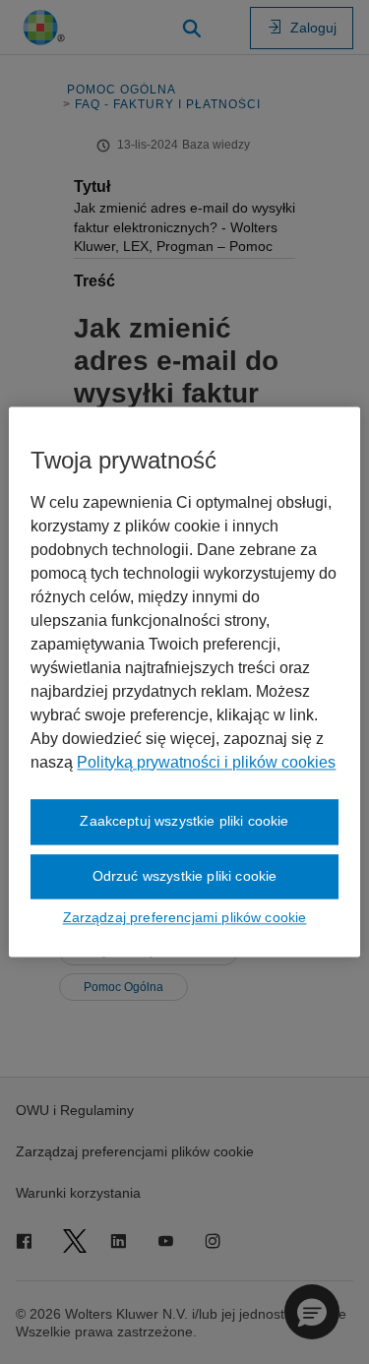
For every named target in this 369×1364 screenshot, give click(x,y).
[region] (184, 681)
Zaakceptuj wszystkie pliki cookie (184, 821)
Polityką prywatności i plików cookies (206, 762)
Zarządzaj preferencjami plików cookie (185, 918)
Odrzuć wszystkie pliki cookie (184, 876)
